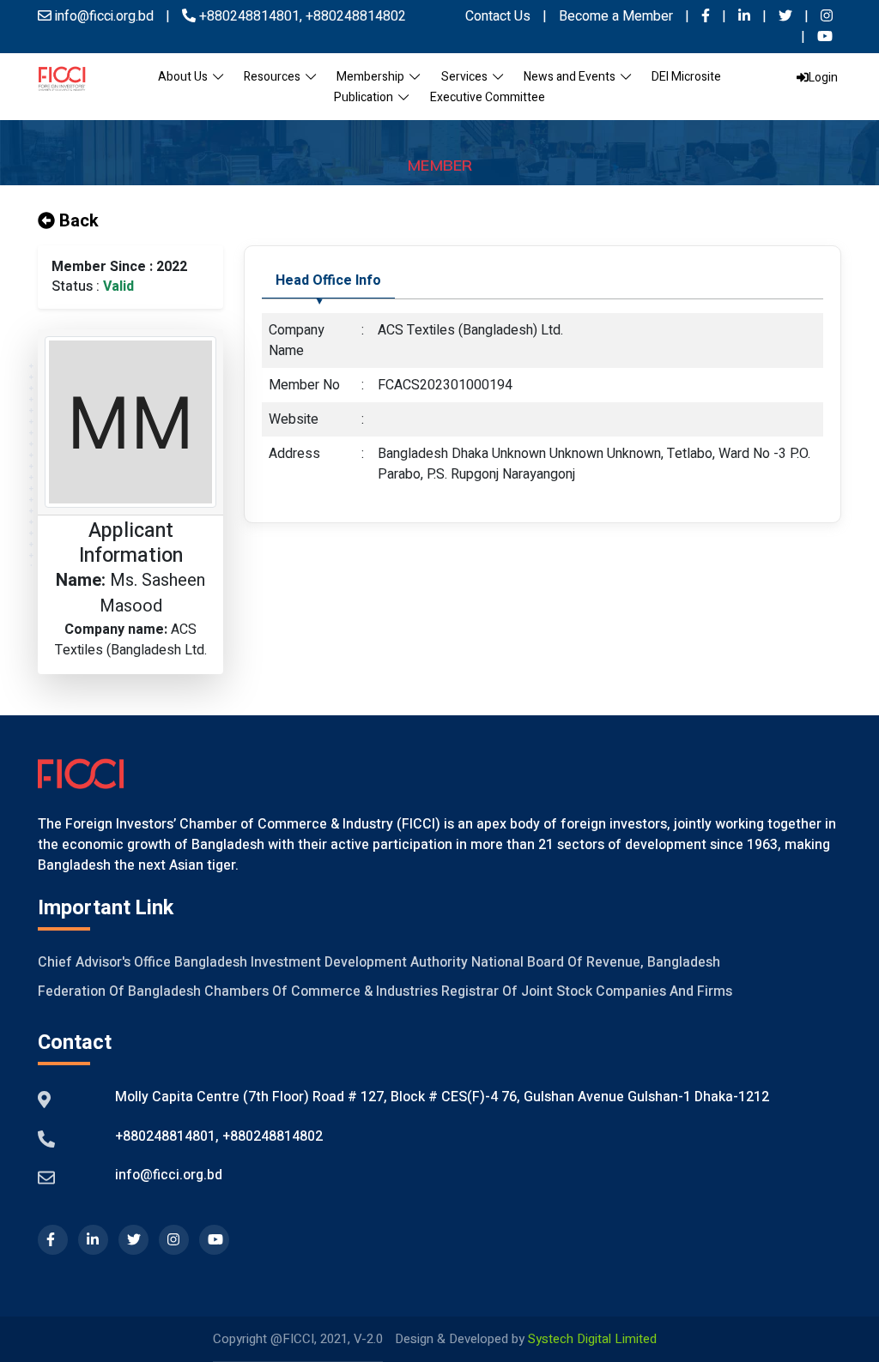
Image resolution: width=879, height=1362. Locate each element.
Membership (372, 77)
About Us (185, 77)
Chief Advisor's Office (104, 962)
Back (77, 220)
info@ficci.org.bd (168, 1175)
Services (467, 77)
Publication (366, 97)
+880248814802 (354, 16)
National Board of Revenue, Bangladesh (595, 962)
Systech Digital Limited (592, 1338)
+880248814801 (249, 16)
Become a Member (617, 16)
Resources (275, 77)
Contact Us (497, 16)
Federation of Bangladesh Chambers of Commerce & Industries (238, 991)
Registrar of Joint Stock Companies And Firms (586, 991)
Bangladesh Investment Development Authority (321, 962)
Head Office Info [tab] (328, 280)
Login (823, 78)
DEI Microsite (686, 77)
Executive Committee (487, 97)
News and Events (572, 77)
